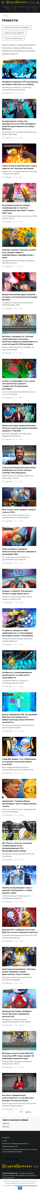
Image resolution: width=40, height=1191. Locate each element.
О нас (4, 1141)
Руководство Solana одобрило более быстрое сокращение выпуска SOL (17, 1013)
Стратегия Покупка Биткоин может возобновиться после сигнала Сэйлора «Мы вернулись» (19, 470)
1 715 (21, 1112)
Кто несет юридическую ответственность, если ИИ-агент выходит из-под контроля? (18, 1097)
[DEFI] (19, 290)
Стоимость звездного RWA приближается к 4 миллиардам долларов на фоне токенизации (17, 633)
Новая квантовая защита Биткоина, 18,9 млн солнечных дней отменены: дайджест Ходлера (19, 428)
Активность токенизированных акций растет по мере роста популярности (17, 675)
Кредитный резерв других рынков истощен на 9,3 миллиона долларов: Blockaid (19, 297)
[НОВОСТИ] (19, 77)
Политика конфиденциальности (15, 1143)
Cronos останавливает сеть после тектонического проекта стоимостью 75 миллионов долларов (18, 385)
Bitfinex (6, 1127)
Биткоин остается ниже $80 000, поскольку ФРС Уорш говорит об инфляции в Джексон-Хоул (18, 1055)
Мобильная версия (10, 1146)
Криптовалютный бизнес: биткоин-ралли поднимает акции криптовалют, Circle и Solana (19, 971)
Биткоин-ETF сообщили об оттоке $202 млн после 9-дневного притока (20, 931)
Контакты (6, 1138)
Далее (28, 1112)
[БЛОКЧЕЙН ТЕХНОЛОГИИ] (19, 161)
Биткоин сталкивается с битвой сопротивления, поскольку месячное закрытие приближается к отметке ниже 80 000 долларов (20, 340)
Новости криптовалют (14, 33)
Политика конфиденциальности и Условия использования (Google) (19, 1150)
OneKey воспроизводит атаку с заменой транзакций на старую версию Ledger (17, 890)
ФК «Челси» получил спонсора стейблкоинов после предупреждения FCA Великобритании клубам (17, 847)
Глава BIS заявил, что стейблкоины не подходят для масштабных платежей (19, 761)
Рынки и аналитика (13, 38)
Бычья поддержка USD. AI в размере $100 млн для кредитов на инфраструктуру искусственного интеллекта (19, 718)
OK (20, 1188)
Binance (6, 1124)
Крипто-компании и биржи (16, 27)
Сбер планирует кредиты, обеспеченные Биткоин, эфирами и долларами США (19, 551)
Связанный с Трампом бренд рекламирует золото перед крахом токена (19, 803)
